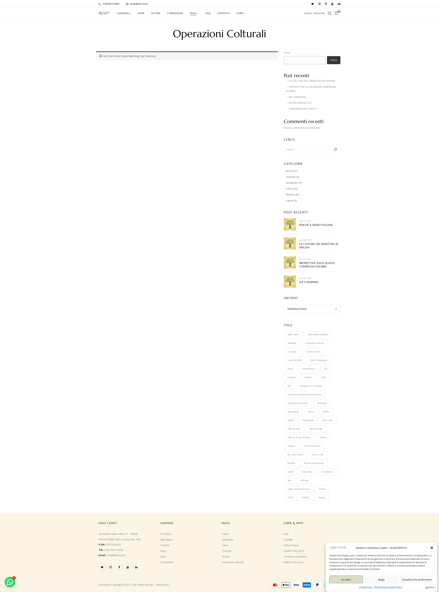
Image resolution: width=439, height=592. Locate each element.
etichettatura (308, 368)
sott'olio (304, 480)
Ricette (290, 194)
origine (291, 446)
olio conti (327, 420)
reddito (291, 463)
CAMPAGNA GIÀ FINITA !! (303, 108)
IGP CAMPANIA (297, 97)
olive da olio (316, 428)
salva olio (307, 471)
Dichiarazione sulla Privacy (388, 587)
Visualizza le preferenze (417, 579)
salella (290, 471)
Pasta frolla (317, 454)
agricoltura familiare (317, 334)
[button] (432, 547)
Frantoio (291, 177)
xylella (321, 497)
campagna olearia (314, 343)
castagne (292, 351)
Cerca (287, 52)
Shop (163, 551)
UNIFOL (305, 497)
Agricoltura (166, 539)
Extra (163, 556)
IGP (289, 385)
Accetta (346, 579)
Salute (289, 200)
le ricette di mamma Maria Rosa (304, 394)
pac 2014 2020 (295, 454)
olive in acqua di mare (299, 437)
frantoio (291, 377)
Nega (381, 579)
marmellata (293, 411)
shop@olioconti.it (139, 3)
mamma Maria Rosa (297, 403)
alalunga (291, 343)
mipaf (290, 420)
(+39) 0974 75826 (111, 3)
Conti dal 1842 (294, 360)
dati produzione (319, 360)
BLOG (289, 171)
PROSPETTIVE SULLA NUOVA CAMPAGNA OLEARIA (317, 264)
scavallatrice (327, 471)
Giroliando (291, 182)
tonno (322, 488)
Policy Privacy (291, 545)
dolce (290, 368)
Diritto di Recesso (293, 562)
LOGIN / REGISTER (314, 13)
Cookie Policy (366, 587)
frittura (308, 377)
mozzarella (307, 420)
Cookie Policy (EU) (294, 551)
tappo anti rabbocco (298, 488)
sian (289, 480)
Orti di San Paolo (312, 446)
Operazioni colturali (233, 562)
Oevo (225, 545)
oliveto (323, 437)
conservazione (313, 351)
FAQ (286, 534)
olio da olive (294, 428)
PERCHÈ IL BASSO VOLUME (316, 225)
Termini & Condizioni (295, 556)
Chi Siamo (165, 534)
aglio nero (293, 334)
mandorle (322, 403)
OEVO (289, 188)
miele (326, 411)
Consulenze (166, 562)
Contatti (288, 539)
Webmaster (162, 584)
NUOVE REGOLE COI (300, 102)
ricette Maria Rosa (314, 463)
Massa (311, 411)
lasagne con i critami (311, 385)
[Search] (335, 149)
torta (290, 497)
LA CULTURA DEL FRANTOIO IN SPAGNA (312, 80)
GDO (323, 377)
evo (326, 368)
